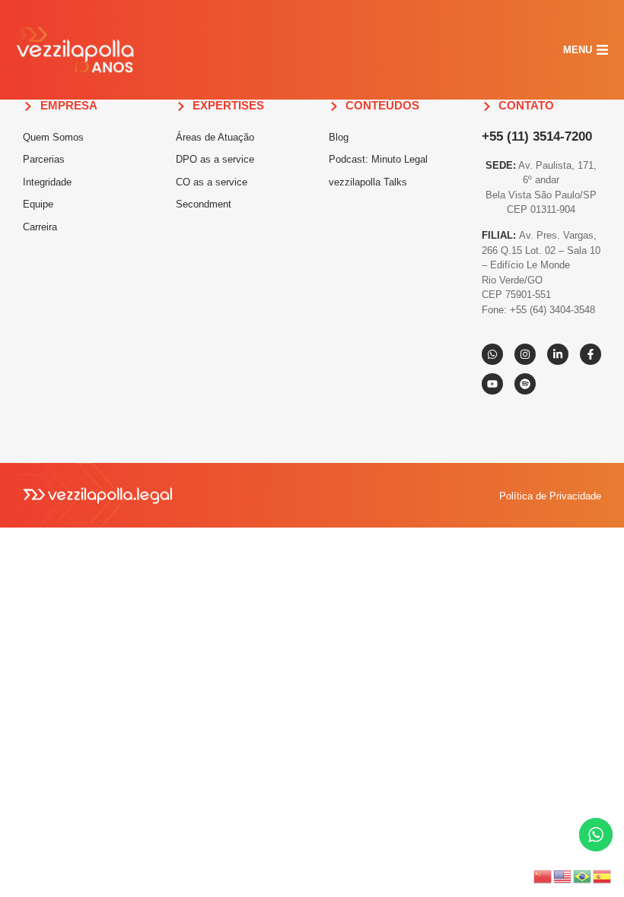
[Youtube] (492, 384)
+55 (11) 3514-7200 (537, 136)
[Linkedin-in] (557, 354)
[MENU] (602, 49)
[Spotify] (525, 384)
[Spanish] (603, 875)
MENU (577, 49)
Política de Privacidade (550, 496)
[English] (563, 875)
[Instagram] (525, 354)
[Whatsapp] (492, 354)
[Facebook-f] (590, 354)
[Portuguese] (583, 875)
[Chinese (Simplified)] (543, 875)
